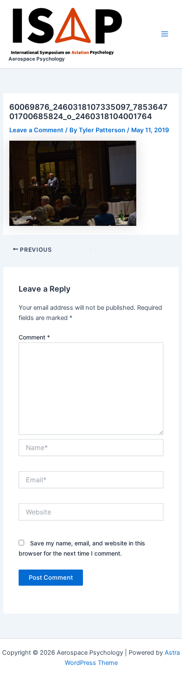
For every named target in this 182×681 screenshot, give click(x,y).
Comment (34, 337)
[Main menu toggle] (165, 34)
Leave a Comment (36, 130)
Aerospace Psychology (36, 59)
